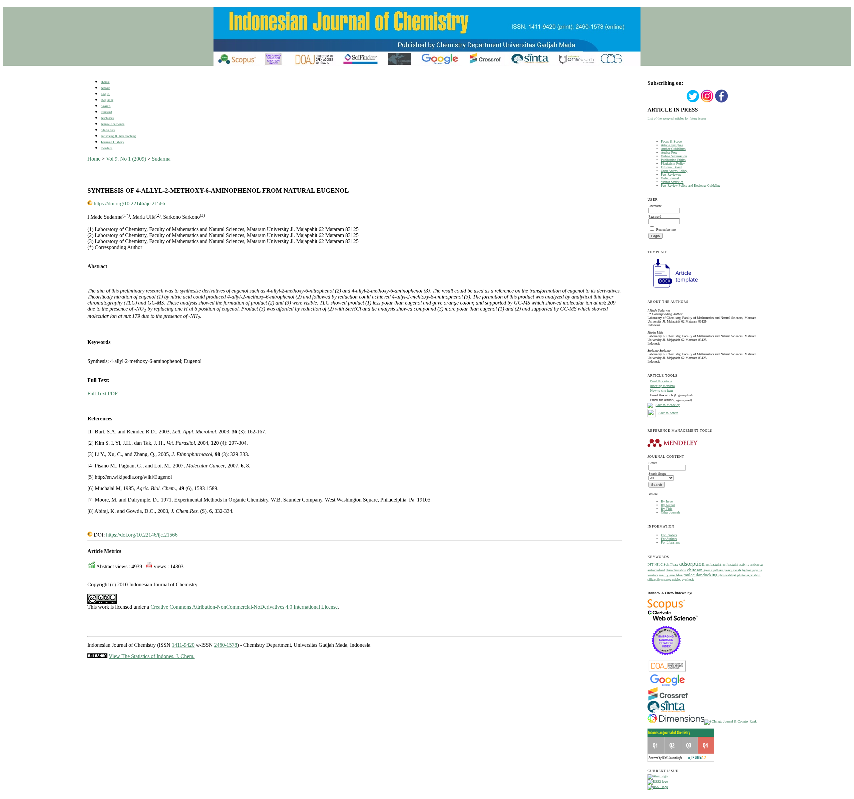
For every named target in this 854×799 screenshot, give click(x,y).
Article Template (672, 145)
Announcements (112, 124)
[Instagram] (707, 102)
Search (105, 106)
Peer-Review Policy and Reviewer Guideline (690, 185)
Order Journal (670, 178)
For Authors (669, 539)
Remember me (666, 229)
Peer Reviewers (671, 174)
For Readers (669, 535)
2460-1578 (225, 645)
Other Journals (670, 512)
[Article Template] (673, 288)
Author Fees (669, 152)
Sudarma (161, 159)
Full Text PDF (102, 393)
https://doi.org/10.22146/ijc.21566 (129, 203)
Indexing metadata (662, 386)
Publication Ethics (673, 160)
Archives (107, 118)
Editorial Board (671, 167)
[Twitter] (693, 102)
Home (105, 82)
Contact (106, 148)
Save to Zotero (668, 412)
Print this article (661, 381)
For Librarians (670, 542)
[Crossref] (668, 699)
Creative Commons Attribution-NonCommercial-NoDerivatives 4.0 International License (244, 607)
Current (106, 112)
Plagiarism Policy (673, 163)
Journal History (112, 142)
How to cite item (661, 390)
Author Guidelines (673, 149)
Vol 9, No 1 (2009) (126, 159)
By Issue (667, 501)
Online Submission (674, 156)
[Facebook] (721, 102)
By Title (666, 509)
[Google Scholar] (667, 685)
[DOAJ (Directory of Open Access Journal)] (667, 671)
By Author (668, 505)
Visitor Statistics (672, 182)
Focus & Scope (671, 141)
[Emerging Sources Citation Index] (666, 658)
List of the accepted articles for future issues (677, 118)
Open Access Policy (674, 171)
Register (107, 100)
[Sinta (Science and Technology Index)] (666, 713)
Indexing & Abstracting (118, 136)
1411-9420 (183, 645)
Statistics (108, 130)
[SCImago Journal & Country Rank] (730, 721)
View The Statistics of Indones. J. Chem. (151, 656)
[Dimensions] (676, 721)
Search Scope (657, 473)
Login (105, 94)
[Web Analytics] (97, 656)
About (105, 88)
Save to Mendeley (668, 405)
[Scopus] (666, 609)
